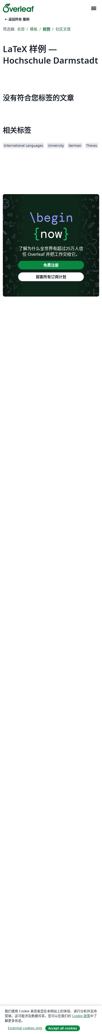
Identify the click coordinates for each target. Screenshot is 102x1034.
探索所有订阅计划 (51, 276)
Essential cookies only (25, 1028)
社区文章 (63, 29)
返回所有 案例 (16, 19)
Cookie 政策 (81, 1016)
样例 (46, 29)
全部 (21, 29)
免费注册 (51, 265)
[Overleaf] (18, 8)
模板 (33, 29)
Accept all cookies (62, 1028)
